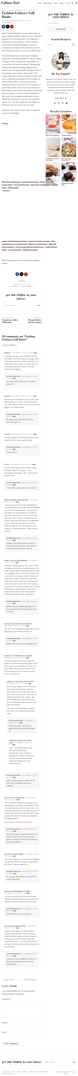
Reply (14, 378)
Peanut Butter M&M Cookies (35, 320)
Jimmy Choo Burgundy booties (14, 241)
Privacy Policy (44, 1071)
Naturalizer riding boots (40, 185)
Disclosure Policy (8, 1073)
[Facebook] (66, 3)
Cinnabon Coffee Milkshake (10, 320)
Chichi (7, 434)
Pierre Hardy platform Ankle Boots (30, 247)
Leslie (7, 396)
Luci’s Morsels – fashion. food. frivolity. (18, 822)
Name (5, 1023)
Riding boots (13, 188)
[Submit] (73, 44)
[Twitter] (72, 3)
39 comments (13, 286)
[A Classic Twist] (10, 3)
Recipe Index (47, 3)
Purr (65, 1073)
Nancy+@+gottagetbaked (15, 560)
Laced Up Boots (14, 250)
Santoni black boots (30, 182)
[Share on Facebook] (4, 27)
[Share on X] (8, 27)
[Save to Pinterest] (12, 27)
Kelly (6, 464)
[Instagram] (68, 3)
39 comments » (7, 22)
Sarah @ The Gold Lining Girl (20, 681)
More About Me (61, 98)
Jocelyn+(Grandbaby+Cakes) (17, 891)
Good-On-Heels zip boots (39, 241)
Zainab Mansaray (14, 20)
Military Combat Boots (38, 244)
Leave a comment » (28, 286)
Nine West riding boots (11, 182)
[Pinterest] (70, 3)
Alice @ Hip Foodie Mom (15, 926)
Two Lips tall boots (21, 185)
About (61, 3)
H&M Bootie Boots (30, 250)
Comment (6, 999)
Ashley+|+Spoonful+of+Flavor (18, 655)
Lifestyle (10, 10)
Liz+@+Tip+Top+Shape (13, 854)
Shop (55, 3)
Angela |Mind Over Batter (16, 499)
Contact (24, 1071)
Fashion (19, 10)
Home (39, 3)
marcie (7, 352)
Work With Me (33, 1071)
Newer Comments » (31, 979)
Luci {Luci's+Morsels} (14, 797)
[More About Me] (61, 61)
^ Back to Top (6, 1071)
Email (5, 1032)
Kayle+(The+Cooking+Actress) (18, 623)
